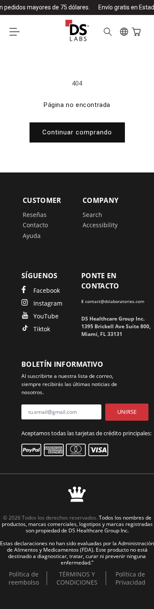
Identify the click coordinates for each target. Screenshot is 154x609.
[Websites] (124, 31)
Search (92, 215)
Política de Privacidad (130, 578)
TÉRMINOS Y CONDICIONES (77, 578)
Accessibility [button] (100, 225)
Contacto (35, 225)
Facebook (46, 290)
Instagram (47, 303)
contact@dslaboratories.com (114, 301)
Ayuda (32, 236)
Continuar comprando (77, 132)
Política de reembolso (24, 578)
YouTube (46, 316)
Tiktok (41, 329)
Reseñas (35, 215)
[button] (14, 31)
